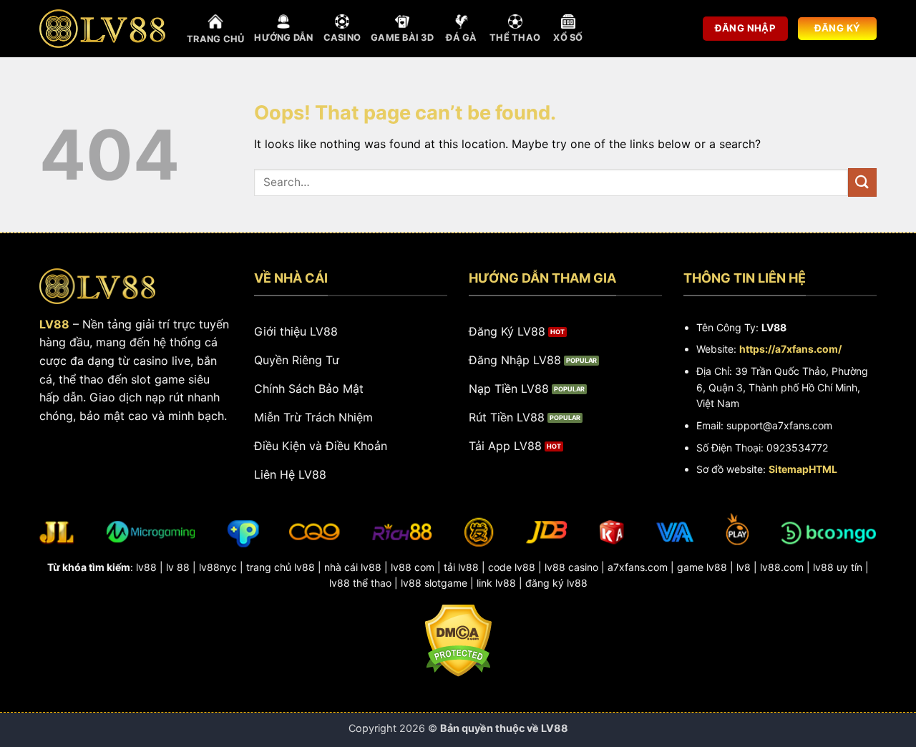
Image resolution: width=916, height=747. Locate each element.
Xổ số (568, 37)
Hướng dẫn (283, 37)
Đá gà (461, 37)
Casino (342, 37)
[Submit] (862, 182)
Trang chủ (215, 39)
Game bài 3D (402, 37)
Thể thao (514, 37)
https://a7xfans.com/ (790, 349)
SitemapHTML (803, 469)
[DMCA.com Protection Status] (458, 640)
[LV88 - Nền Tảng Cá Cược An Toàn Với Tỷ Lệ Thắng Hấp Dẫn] (102, 28)
